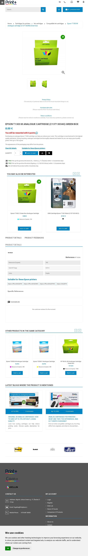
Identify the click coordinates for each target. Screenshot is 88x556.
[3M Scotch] (35, 449)
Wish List (50, 506)
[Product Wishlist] (49, 153)
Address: (25, 501)
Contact (49, 525)
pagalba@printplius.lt (20, 507)
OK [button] (8, 548)
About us (50, 522)
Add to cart (31, 153)
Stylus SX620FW (62, 284)
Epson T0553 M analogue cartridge (17, 361)
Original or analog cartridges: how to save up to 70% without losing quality (23, 419)
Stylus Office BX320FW (15, 284)
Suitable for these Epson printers (33, 148)
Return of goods (52, 509)
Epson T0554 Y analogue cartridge (44, 361)
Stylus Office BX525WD (31, 284)
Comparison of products (55, 512)
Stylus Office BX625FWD (47, 284)
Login (49, 499)
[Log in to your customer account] (84, 2)
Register (49, 503)
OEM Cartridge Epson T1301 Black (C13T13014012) (63, 213)
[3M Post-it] (18, 449)
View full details (11, 148)
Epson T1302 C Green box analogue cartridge (25, 213)
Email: (18, 507)
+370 (25, 512)
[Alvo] (69, 449)
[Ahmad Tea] (52, 449)
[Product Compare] (42, 153)
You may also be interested (21, 174)
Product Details (13, 238)
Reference (70, 257)
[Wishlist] (78, 2)
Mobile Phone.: (20, 512)
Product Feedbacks (34, 238)
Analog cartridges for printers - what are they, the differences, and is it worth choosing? (63, 419)
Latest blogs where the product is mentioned (29, 385)
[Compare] (72, 2)
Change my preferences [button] (21, 548)
